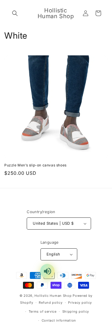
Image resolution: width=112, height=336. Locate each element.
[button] (15, 13)
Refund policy (50, 303)
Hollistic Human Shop (53, 296)
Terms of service (43, 311)
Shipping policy (75, 311)
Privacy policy (80, 303)
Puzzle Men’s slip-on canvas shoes (35, 165)
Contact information (59, 320)
